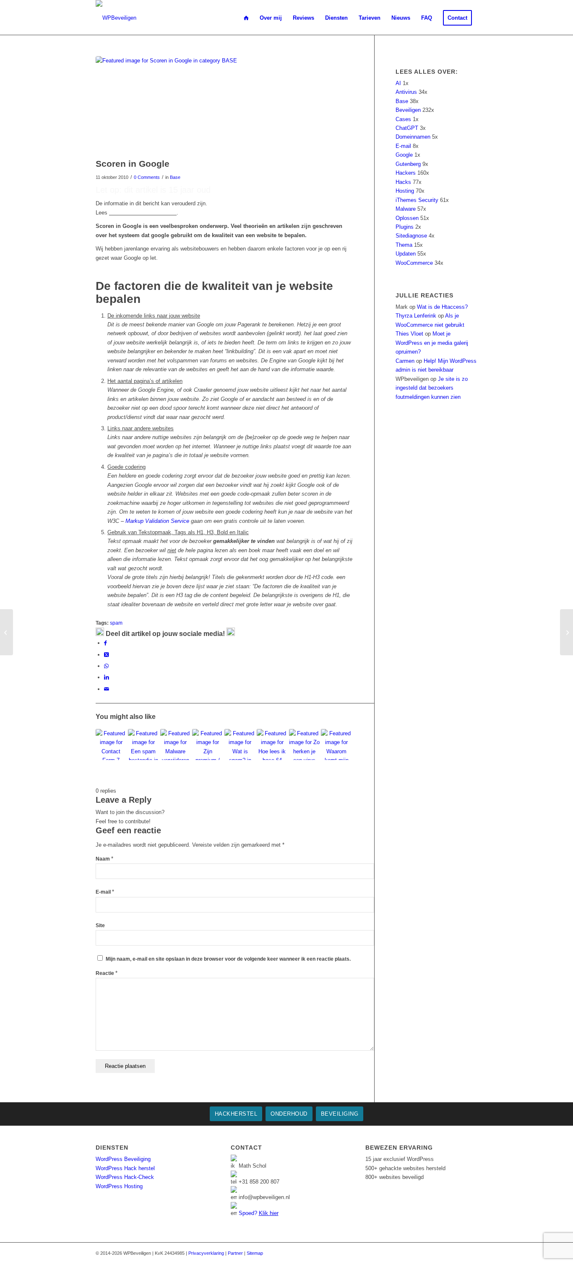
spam (116, 623)
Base (175, 177)
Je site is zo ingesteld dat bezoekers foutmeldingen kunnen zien (432, 388)
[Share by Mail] (106, 689)
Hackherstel (236, 1114)
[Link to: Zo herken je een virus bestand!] (304, 744)
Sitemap (255, 1253)
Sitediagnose (411, 236)
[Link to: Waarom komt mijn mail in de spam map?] (336, 744)
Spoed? (259, 1213)
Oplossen (407, 218)
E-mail (105, 892)
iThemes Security (417, 200)
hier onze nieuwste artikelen (143, 212)
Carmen (405, 361)
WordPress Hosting (119, 1186)
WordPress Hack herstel (125, 1168)
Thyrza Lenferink (416, 316)
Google (404, 155)
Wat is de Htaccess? (442, 307)
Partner (235, 1253)
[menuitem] (246, 18)
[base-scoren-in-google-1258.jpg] (224, 105)
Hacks (403, 182)
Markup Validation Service (157, 521)
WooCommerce (414, 263)
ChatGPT (407, 128)
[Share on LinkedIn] (106, 677)
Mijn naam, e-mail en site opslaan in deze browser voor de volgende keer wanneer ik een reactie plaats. (228, 959)
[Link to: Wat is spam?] (239, 744)
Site (100, 925)
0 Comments (147, 177)
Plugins (405, 227)
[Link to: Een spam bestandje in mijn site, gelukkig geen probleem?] (143, 744)
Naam (104, 859)
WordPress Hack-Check (125, 1177)
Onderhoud (289, 1114)
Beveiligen (408, 110)
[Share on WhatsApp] (106, 666)
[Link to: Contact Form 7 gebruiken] (111, 744)
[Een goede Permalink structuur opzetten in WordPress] (6, 632)
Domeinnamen (413, 137)
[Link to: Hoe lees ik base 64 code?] (272, 744)
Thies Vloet (409, 334)
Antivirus (406, 92)
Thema (404, 245)
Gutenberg (408, 164)
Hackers (406, 173)
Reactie (106, 973)
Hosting (405, 191)
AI (398, 83)
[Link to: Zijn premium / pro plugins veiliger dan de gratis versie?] (207, 744)
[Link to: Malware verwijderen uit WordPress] (175, 744)
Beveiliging (340, 1114)
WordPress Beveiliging (123, 1159)
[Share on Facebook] (105, 643)
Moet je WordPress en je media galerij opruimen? (432, 343)
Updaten (406, 254)
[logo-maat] (116, 18)
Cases (403, 119)
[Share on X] (106, 654)
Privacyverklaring (206, 1253)
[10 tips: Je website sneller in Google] (566, 632)
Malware (406, 209)
